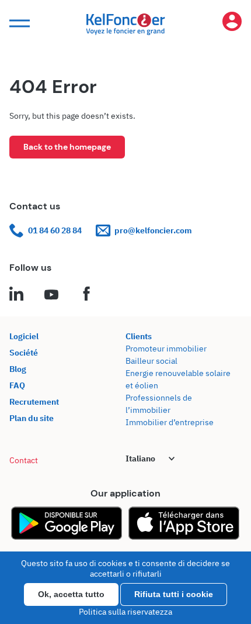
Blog (17, 369)
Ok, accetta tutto (71, 594)
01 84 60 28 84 (55, 230)
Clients (139, 336)
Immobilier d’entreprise (170, 422)
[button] (18, 23)
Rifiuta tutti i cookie (173, 594)
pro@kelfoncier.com (153, 230)
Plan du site (31, 418)
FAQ (17, 385)
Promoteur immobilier (166, 348)
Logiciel (24, 336)
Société (23, 352)
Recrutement (34, 402)
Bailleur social (151, 361)
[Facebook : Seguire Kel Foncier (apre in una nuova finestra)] (86, 295)
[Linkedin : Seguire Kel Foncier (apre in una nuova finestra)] (16, 295)
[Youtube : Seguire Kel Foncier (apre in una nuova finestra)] (51, 295)
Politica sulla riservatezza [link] (125, 611)
